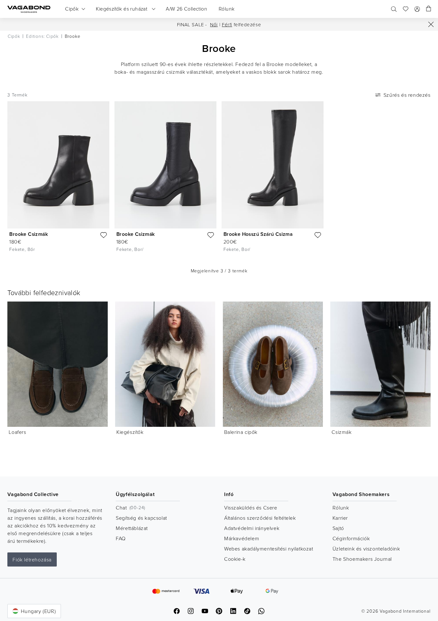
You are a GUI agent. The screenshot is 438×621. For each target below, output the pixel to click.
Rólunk (341, 507)
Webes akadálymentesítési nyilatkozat (268, 548)
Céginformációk (351, 538)
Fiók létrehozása (32, 559)
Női (214, 24)
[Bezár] (431, 24)
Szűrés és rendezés (407, 94)
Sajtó (338, 528)
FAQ (121, 538)
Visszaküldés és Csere (250, 507)
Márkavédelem (241, 538)
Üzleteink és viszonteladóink (366, 548)
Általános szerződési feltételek (260, 517)
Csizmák (341, 431)
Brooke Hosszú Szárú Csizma (257, 234)
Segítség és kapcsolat (141, 517)
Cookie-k (235, 558)
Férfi (227, 24)
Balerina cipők (240, 431)
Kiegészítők (130, 431)
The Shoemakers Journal (362, 558)
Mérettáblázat (132, 528)
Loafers (17, 431)
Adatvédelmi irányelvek (251, 528)
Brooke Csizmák (28, 234)
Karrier (340, 517)
